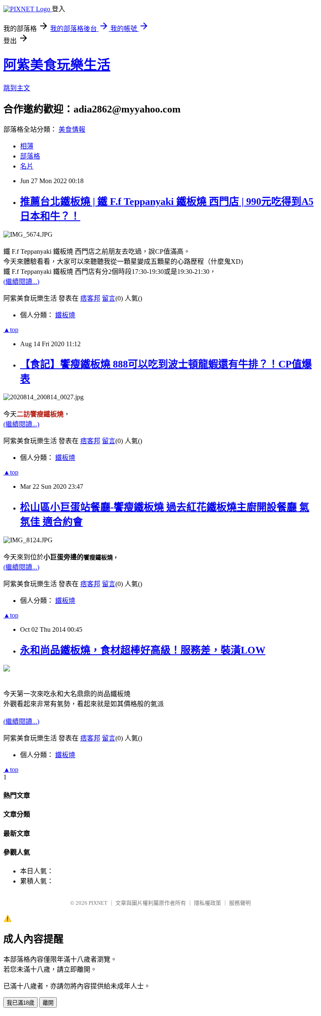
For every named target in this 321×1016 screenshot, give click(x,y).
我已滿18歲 (20, 1003)
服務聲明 (240, 903)
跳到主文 (16, 88)
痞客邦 (90, 298)
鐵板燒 (65, 315)
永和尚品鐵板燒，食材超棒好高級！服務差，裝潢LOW (142, 650)
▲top (10, 329)
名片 (26, 166)
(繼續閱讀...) (21, 281)
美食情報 (72, 129)
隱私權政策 (207, 903)
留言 (108, 298)
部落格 (30, 156)
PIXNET (98, 903)
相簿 (26, 146)
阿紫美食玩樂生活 (56, 64)
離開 (48, 1003)
